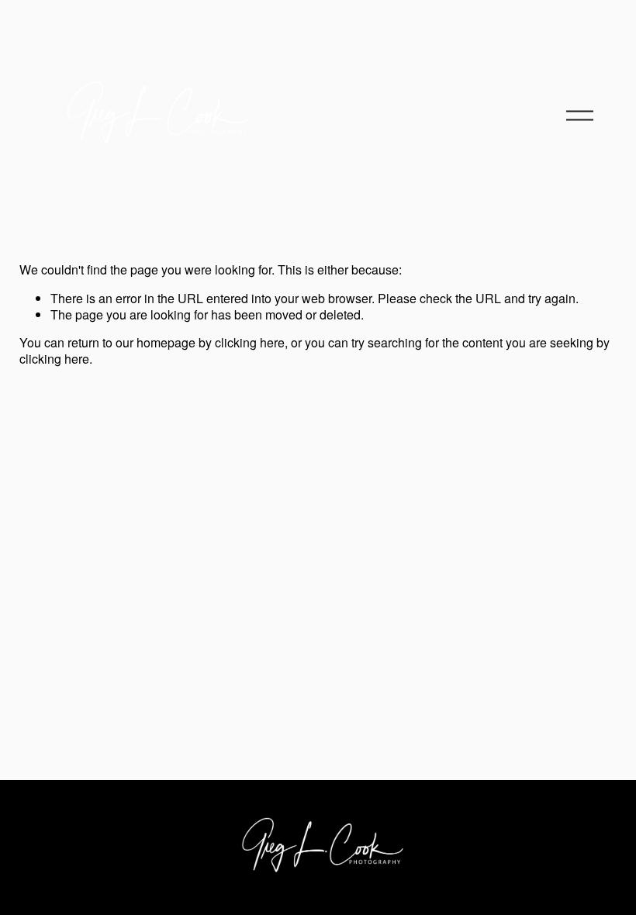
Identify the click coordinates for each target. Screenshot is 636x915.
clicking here (250, 342)
